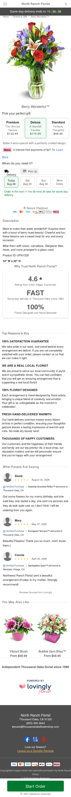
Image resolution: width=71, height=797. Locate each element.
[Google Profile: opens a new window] (35, 739)
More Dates (59, 182)
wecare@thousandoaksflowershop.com (35, 726)
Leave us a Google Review (35, 751)
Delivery (11, 174)
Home (6, 16)
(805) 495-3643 (35, 723)
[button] (63, 788)
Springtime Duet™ (38, 565)
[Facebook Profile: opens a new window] (27, 739)
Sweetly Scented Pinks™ (41, 486)
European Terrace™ (39, 531)
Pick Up (32, 171)
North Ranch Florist (36, 3)
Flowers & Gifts (20, 16)
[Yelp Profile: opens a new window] (44, 739)
